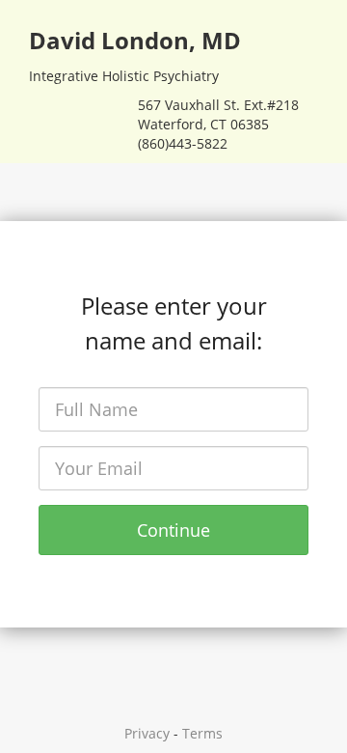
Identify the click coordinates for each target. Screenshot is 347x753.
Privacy (147, 733)
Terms (202, 733)
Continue (173, 530)
